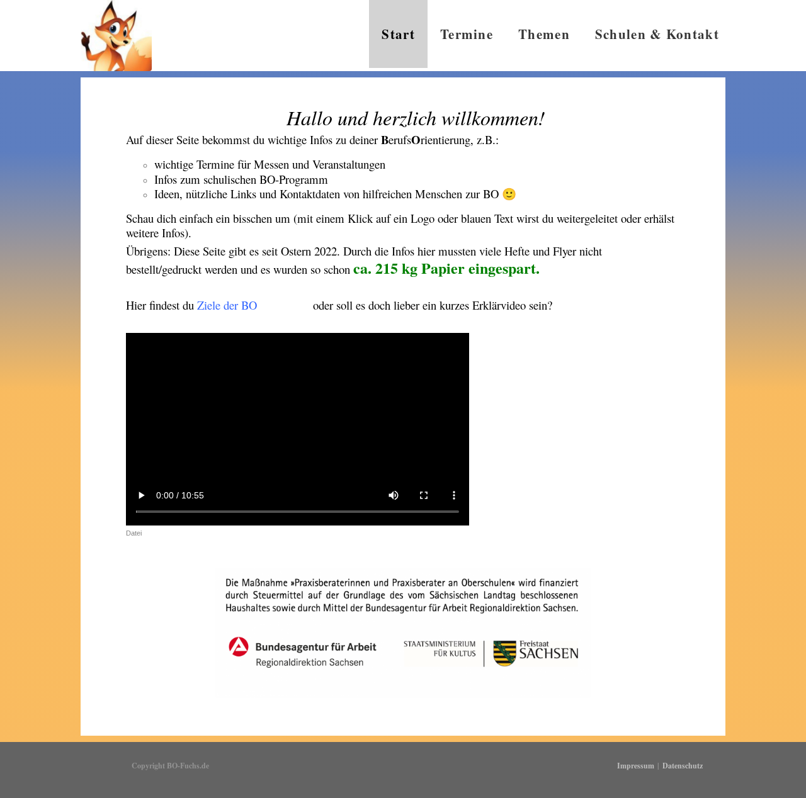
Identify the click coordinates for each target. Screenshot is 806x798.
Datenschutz (682, 765)
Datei (134, 533)
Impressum (635, 765)
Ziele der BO (227, 305)
